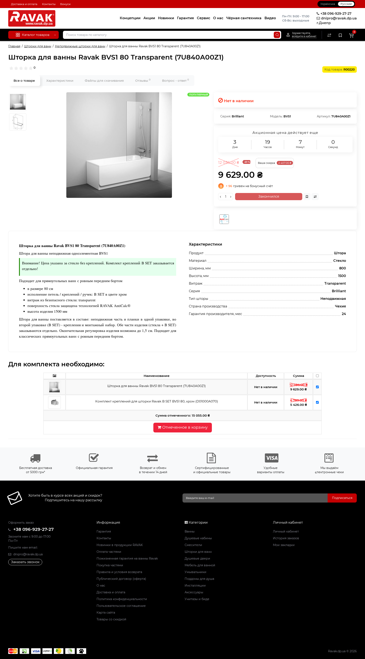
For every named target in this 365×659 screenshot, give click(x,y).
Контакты (49, 4)
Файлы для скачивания (104, 81)
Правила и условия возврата (119, 572)
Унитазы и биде (197, 599)
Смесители (193, 545)
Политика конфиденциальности (122, 599)
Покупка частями (110, 565)
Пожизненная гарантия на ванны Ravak (127, 558)
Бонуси (65, 4)
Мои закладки (284, 545)
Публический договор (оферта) (121, 579)
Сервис (203, 18)
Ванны (190, 531)
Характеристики (59, 81)
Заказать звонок (25, 562)
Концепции (130, 18)
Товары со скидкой (111, 619)
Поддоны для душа (199, 579)
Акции (149, 18)
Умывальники (195, 572)
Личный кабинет (286, 531)
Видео (270, 18)
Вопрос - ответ (175, 80)
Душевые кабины (198, 538)
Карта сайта (106, 612)
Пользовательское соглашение (121, 606)
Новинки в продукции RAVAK (120, 545)
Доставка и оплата (24, 4)
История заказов (286, 538)
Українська (327, 3)
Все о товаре (24, 81)
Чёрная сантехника (243, 18)
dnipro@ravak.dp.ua (27, 554)
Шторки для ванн (198, 552)
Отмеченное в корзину (184, 427)
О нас (218, 18)
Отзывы (143, 80)
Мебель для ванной (200, 565)
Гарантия (185, 18)
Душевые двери (197, 558)
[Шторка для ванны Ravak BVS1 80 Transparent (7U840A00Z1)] (119, 145)
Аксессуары (194, 592)
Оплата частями (109, 552)
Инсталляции (195, 585)
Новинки (166, 18)
